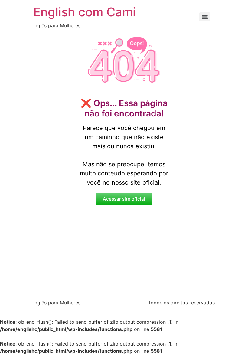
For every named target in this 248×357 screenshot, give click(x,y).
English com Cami (84, 12)
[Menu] (204, 16)
